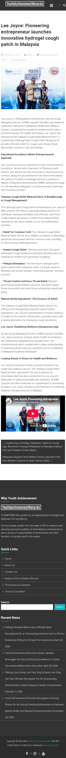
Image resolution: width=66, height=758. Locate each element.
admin (29, 55)
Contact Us (11, 571)
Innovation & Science (49, 55)
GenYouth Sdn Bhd (51, 745)
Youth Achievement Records (39, 741)
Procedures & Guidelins (17, 585)
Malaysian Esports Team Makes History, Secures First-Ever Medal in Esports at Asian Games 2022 (32, 459)
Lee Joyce (14, 60)
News (3, 60)
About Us (10, 565)
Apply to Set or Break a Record (21, 578)
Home (8, 558)
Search (5, 602)
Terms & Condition (15, 591)
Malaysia (23, 60)
